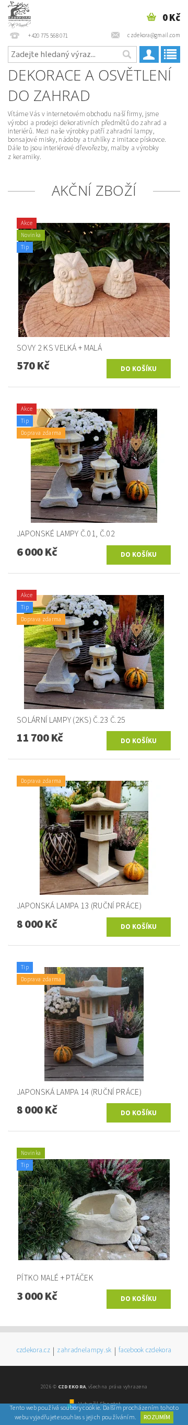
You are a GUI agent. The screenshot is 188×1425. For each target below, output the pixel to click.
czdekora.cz (34, 1351)
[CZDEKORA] (19, 13)
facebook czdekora (145, 1351)
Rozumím (157, 1417)
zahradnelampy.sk (84, 1351)
